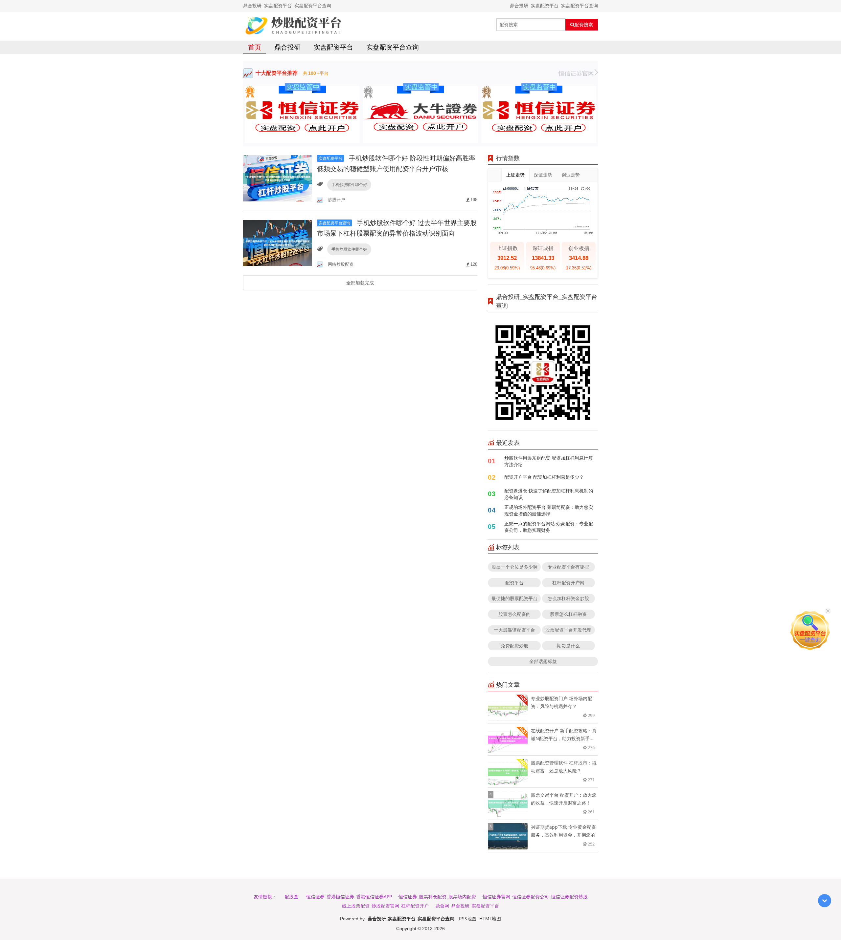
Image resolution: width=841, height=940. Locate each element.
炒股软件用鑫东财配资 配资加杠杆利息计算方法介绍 (548, 461)
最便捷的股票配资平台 (514, 598)
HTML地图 (490, 918)
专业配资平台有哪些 (568, 567)
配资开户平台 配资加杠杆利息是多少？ (544, 477)
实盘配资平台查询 (392, 47)
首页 (254, 47)
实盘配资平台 (333, 47)
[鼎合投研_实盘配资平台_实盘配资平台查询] (293, 24)
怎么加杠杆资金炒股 (568, 598)
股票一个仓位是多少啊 (514, 567)
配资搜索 (584, 24)
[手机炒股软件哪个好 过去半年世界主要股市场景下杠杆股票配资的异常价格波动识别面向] (277, 243)
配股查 (291, 896)
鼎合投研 (287, 47)
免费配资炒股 (514, 645)
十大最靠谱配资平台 (514, 630)
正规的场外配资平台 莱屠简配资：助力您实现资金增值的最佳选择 (548, 510)
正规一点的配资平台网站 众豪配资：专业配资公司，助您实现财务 (548, 526)
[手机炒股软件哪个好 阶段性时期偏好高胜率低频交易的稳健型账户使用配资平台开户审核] (277, 178)
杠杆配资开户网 (568, 582)
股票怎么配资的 (514, 614)
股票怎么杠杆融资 (568, 614)
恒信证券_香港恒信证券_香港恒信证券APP (349, 896)
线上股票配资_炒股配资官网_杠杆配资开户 (385, 906)
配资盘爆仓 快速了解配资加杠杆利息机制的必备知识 (548, 494)
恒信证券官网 (576, 73)
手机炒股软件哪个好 (349, 184)
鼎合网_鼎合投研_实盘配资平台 (467, 906)
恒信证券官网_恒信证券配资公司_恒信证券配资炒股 (535, 896)
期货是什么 (568, 645)
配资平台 (514, 582)
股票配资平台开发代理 (568, 630)
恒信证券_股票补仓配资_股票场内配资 (437, 896)
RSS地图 (467, 918)
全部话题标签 (543, 661)
